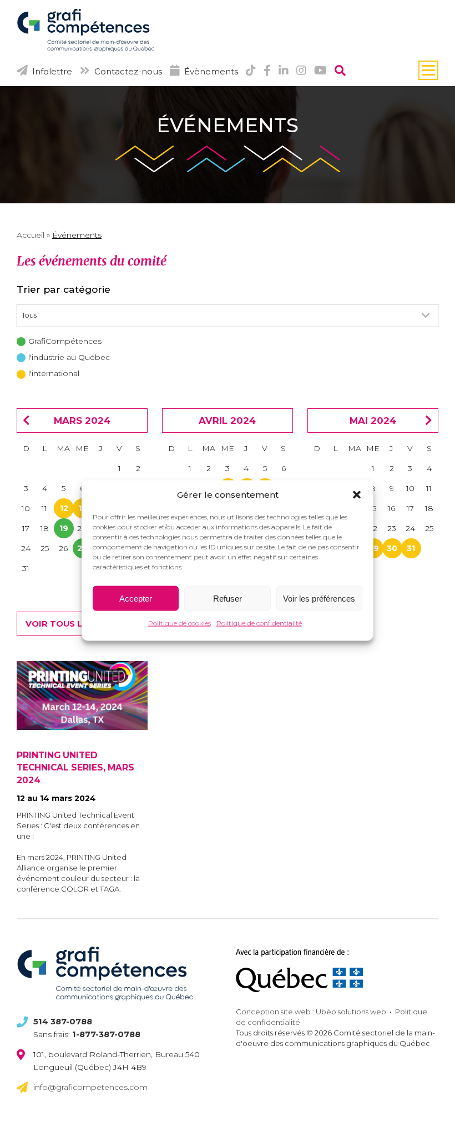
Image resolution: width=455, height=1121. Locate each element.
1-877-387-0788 (106, 1034)
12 (64, 508)
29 (373, 548)
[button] (356, 495)
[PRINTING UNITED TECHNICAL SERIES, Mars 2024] (82, 695)
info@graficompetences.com (90, 1087)
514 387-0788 (62, 1022)
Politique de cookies (179, 623)
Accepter (135, 598)
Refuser (227, 598)
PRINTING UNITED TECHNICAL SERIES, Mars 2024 (75, 767)
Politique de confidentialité (259, 623)
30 (392, 548)
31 (411, 548)
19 (63, 528)
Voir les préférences (319, 598)
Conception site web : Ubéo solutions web (311, 1011)
